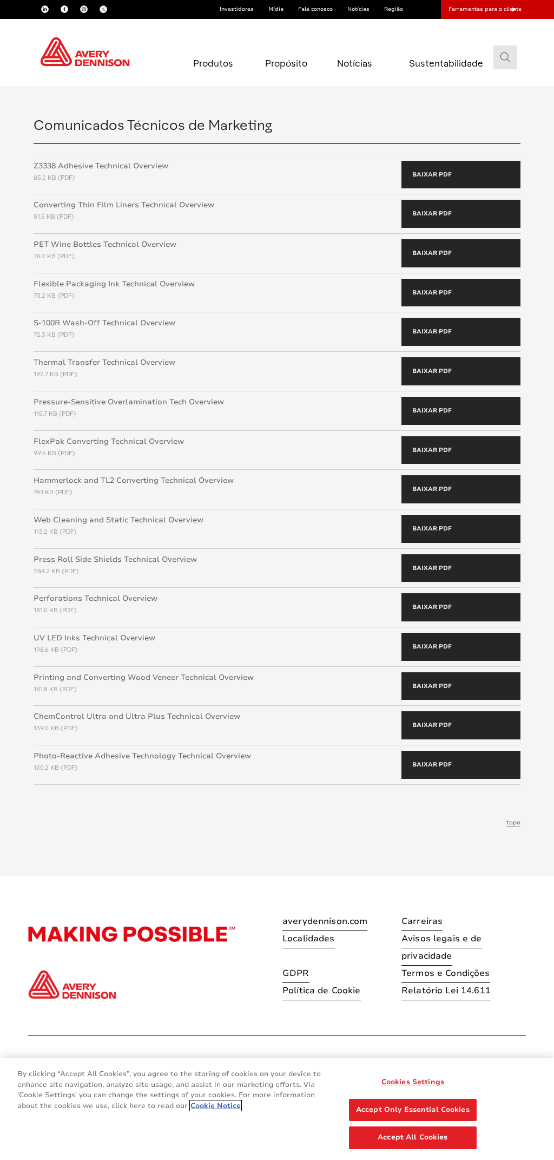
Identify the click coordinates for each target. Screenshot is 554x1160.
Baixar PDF (432, 175)
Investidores (237, 9)
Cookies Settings (412, 1082)
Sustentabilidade (432, 63)
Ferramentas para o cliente (485, 9)
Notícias (358, 9)
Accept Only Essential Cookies (413, 1110)
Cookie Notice (215, 1106)
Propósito (286, 63)
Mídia (275, 9)
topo (513, 822)
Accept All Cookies (412, 1137)
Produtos (213, 63)
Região (393, 9)
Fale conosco (315, 9)
